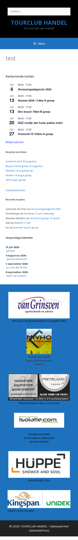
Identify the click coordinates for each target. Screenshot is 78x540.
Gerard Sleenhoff (16, 259)
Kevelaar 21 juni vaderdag (39, 213)
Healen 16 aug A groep (19, 175)
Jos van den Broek (16, 267)
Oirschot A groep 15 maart (45, 218)
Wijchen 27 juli (22, 222)
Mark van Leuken (16, 275)
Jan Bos (10, 250)
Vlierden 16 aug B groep (19, 170)
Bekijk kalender (15, 142)
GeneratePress (39, 530)
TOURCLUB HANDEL (39, 22)
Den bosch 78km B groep (34, 111)
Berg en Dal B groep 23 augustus (24, 166)
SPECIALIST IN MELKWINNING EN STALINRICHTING (39, 321)
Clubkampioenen (15, 190)
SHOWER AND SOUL (39, 480)
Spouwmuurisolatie (39, 434)
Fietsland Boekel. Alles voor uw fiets (39, 403)
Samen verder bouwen (21, 510)
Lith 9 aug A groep (16, 180)
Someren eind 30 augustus (21, 161)
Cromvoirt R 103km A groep (35, 134)
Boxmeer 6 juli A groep (26, 227)
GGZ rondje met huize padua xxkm (40, 123)
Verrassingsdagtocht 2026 (34, 89)
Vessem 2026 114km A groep (36, 100)
